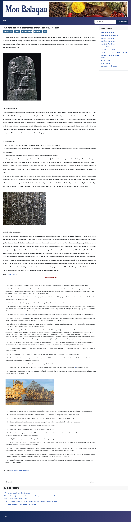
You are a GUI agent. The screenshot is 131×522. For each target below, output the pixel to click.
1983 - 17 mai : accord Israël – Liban (16, 499)
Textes (17, 31)
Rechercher (123, 22)
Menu (5, 20)
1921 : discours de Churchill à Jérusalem (17, 493)
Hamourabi (37, 31)
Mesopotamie (8, 31)
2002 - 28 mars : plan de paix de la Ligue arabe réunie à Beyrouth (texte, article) (30, 501)
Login (6, 516)
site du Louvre (12, 274)
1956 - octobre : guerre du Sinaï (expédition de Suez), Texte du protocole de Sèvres (31, 496)
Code (45, 31)
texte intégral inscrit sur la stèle (19, 470)
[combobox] (105, 22)
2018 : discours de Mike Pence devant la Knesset (20, 504)
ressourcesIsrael (26, 31)
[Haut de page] (128, 519)
